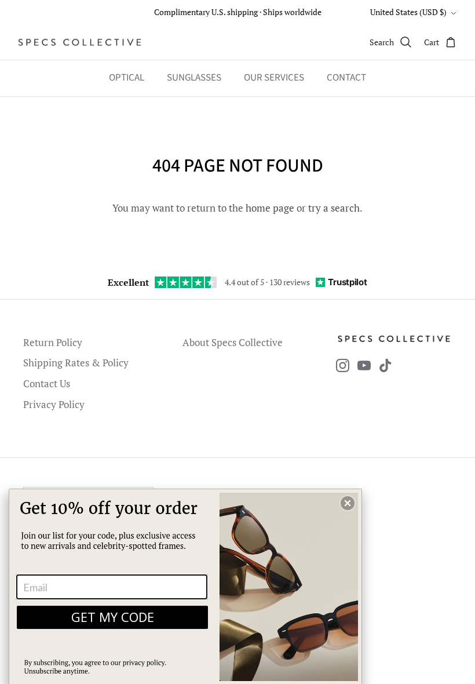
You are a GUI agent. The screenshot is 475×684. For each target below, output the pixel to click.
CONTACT (346, 78)
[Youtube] (364, 365)
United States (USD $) (408, 11)
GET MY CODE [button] (112, 616)
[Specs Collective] (79, 42)
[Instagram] (342, 365)
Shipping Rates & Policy (76, 362)
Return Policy (52, 342)
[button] (348, 503)
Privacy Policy (54, 404)
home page (270, 207)
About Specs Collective (232, 342)
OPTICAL (126, 78)
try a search (334, 207)
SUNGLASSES (194, 78)
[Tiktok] (385, 365)
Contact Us (46, 383)
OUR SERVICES (274, 78)
